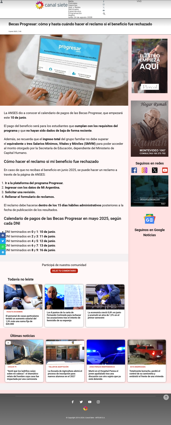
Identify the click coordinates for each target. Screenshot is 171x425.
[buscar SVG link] (104, 14)
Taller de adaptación (58, 367)
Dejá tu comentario (64, 271)
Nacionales (73, 9)
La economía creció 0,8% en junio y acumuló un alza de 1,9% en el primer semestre (104, 315)
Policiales (72, 3)
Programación (75, 13)
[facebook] (134, 170)
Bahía (70, 1)
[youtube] (165, 170)
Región (71, 15)
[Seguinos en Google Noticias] (150, 219)
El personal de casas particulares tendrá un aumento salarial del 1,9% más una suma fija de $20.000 (22, 320)
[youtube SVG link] (104, 10)
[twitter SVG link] (104, 7)
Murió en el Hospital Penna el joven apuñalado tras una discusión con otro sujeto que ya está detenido (105, 375)
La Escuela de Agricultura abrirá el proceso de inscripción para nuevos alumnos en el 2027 (65, 374)
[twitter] (155, 170)
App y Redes (74, 7)
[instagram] (144, 170)
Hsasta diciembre (15, 312)
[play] (8, 343)
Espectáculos (74, 11)
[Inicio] (51, 5)
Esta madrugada (137, 367)
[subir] (166, 397)
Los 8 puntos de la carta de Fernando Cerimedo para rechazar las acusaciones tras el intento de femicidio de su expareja (64, 316)
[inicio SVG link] (85, 409)
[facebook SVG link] (104, 1)
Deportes (72, 5)
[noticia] (23, 296)
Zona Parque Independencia (102, 367)
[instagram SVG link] (104, 4)
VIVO (139, 1)
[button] (3, 235)
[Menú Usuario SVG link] (1, 2)
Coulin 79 (12, 367)
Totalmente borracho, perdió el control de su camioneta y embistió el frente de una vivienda (146, 374)
